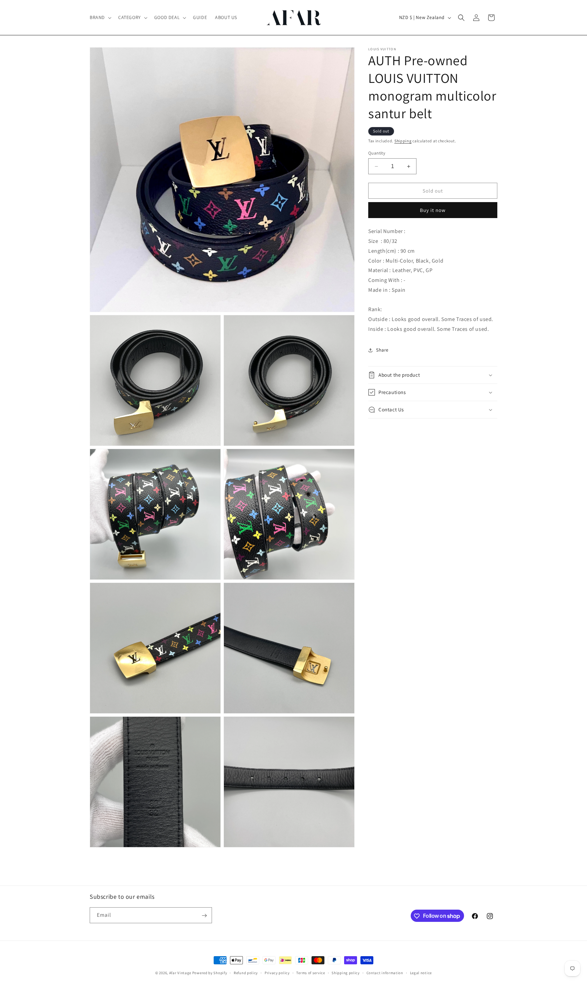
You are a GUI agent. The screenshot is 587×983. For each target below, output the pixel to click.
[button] (100, 17)
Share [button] (382, 350)
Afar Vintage (180, 972)
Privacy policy (277, 972)
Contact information (385, 972)
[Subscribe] (204, 916)
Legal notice (421, 972)
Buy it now (433, 210)
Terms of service (310, 972)
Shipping (403, 140)
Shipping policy (346, 972)
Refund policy (246, 972)
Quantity (376, 153)
